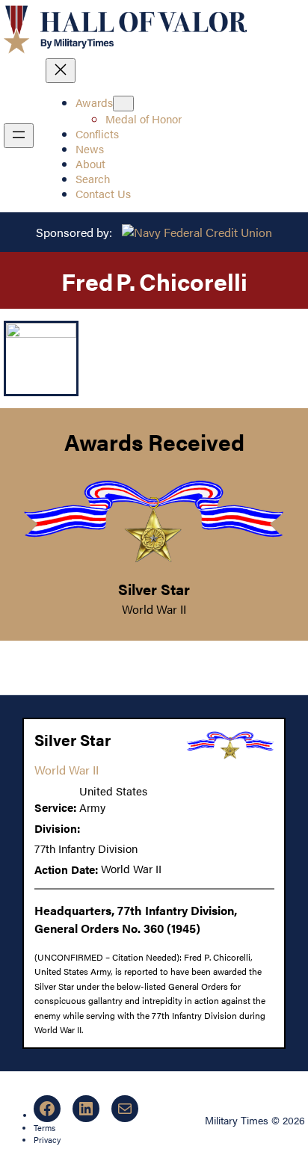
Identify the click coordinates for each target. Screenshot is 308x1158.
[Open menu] (19, 135)
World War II (154, 609)
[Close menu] (61, 70)
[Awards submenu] (123, 103)
